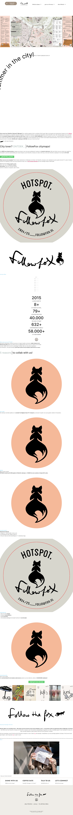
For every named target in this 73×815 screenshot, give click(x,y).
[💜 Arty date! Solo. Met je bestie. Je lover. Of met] (55, 693)
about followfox (28, 804)
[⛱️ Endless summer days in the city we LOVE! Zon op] (6, 693)
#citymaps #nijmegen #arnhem (6, 724)
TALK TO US (45, 780)
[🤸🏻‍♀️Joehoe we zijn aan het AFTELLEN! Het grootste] (30, 693)
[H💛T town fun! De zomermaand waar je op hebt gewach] (42, 693)
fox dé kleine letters (43, 804)
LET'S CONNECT (61, 780)
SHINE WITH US (11, 780)
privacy (35, 804)
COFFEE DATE (28, 780)
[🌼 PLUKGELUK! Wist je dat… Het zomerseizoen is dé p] (18, 693)
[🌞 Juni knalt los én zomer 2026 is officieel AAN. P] (67, 693)
